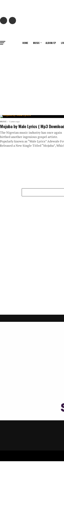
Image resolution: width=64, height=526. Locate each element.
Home (25, 43)
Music (36, 43)
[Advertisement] (32, 230)
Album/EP (51, 43)
